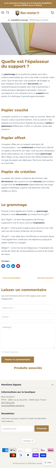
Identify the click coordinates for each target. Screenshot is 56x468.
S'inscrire (42, 428)
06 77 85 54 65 (7, 402)
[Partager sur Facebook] (3, 266)
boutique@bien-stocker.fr (12, 405)
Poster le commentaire (17, 359)
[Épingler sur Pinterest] (18, 266)
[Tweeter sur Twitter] (8, 266)
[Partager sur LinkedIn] (13, 266)
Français (26, 441)
